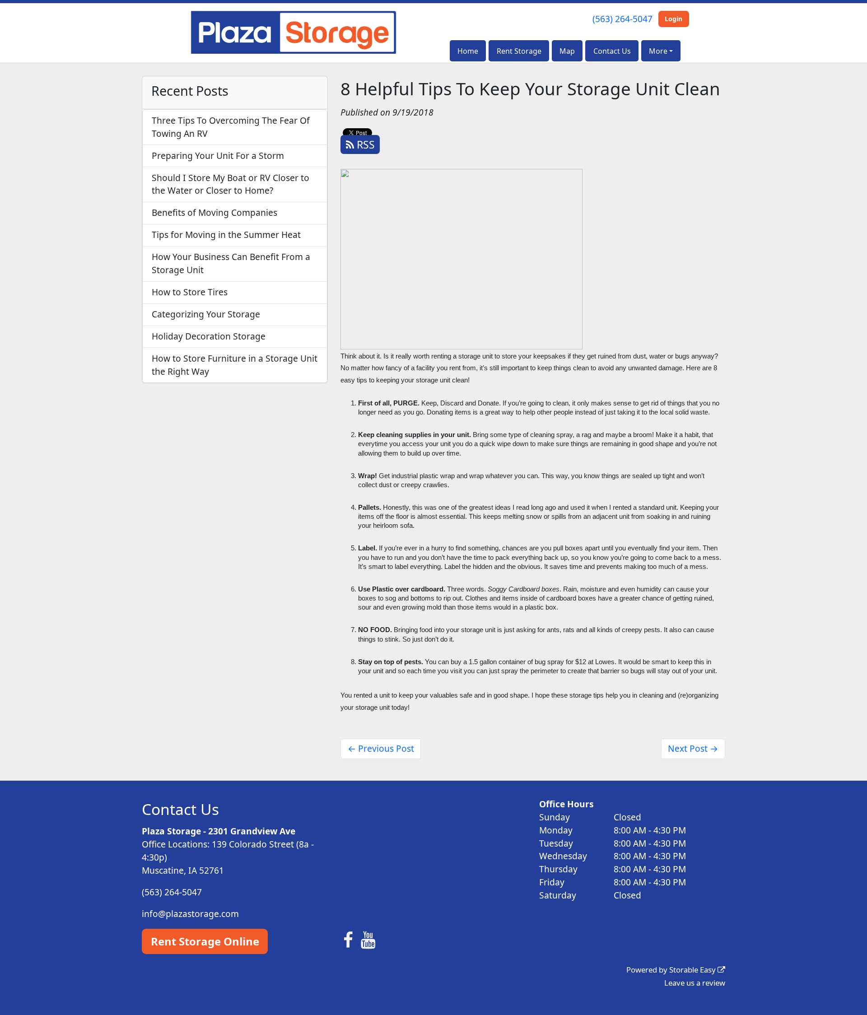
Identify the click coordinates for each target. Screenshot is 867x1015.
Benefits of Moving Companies (214, 212)
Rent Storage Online (205, 941)
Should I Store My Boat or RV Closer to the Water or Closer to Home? (230, 184)
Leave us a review (694, 983)
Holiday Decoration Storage (209, 336)
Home (467, 51)
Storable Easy (693, 969)
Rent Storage (519, 51)
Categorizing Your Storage (206, 314)
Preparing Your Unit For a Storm (218, 155)
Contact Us (612, 51)
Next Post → (693, 748)
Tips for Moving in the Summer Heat (226, 234)
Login (673, 18)
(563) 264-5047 (622, 19)
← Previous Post (381, 748)
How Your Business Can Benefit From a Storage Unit (231, 263)
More (658, 51)
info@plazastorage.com (190, 914)
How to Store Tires (190, 292)
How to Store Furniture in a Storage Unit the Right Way (234, 364)
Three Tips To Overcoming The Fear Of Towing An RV (231, 127)
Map (567, 51)
